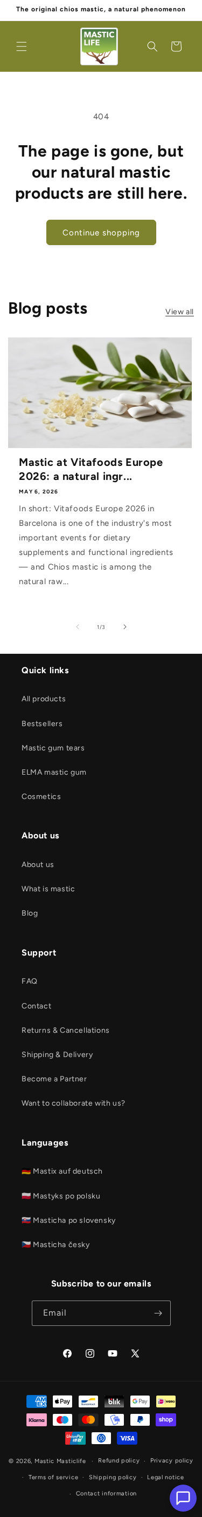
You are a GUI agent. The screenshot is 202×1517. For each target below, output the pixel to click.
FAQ (30, 981)
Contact (36, 1006)
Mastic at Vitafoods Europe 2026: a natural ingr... (91, 469)
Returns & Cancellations (66, 1030)
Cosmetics (41, 796)
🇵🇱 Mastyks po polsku (61, 1196)
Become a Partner (54, 1078)
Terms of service (53, 1477)
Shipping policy (113, 1477)
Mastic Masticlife (60, 1461)
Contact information (106, 1493)
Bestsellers (42, 723)
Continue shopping (101, 233)
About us (38, 864)
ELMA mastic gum (54, 772)
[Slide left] (77, 627)
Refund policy (119, 1460)
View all (179, 311)
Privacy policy (171, 1460)
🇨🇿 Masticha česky (56, 1244)
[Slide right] (125, 627)
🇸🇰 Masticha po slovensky (69, 1220)
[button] (21, 46)
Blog (30, 913)
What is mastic (48, 888)
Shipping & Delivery (57, 1054)
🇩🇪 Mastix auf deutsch (62, 1171)
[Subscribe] (158, 1313)
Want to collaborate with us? (74, 1103)
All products (44, 698)
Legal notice (165, 1477)
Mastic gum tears (53, 748)
